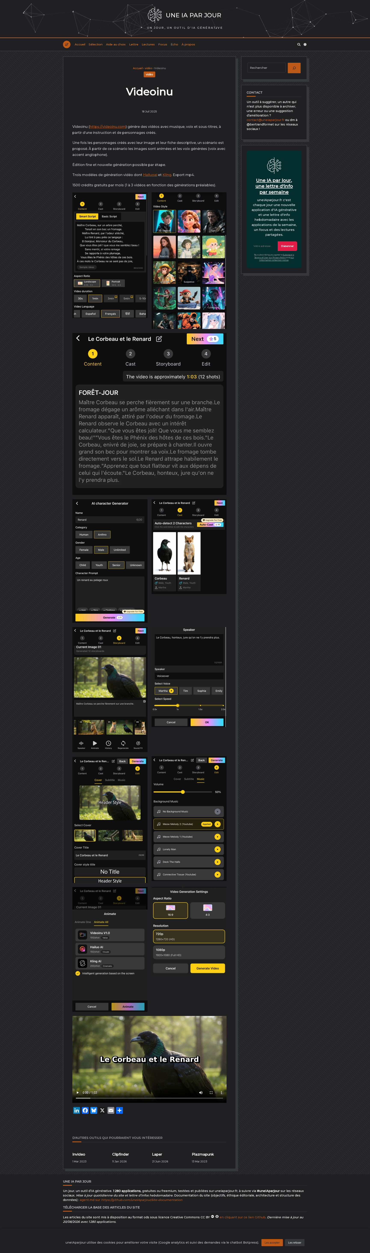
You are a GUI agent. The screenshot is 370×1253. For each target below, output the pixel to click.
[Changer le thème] (305, 44)
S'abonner (287, 246)
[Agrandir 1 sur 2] (141, 507)
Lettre (133, 44)
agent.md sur (131, 1200)
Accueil (80, 44)
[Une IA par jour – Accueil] (154, 15)
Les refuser (294, 1242)
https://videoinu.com (108, 127)
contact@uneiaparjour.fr (265, 120)
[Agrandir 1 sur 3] (141, 200)
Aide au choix (116, 44)
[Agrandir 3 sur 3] (220, 340)
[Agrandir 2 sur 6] (220, 634)
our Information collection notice (276, 258)
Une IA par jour (193, 15)
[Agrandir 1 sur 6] (141, 634)
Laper (157, 1154)
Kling (167, 175)
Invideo (78, 1154)
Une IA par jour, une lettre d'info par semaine (274, 186)
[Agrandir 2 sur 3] (220, 200)
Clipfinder (120, 1154)
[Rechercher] (299, 44)
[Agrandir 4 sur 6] (220, 764)
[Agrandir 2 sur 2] (220, 507)
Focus (162, 44)
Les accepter (272, 1242)
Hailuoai (150, 175)
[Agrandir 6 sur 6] (220, 894)
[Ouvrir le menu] (66, 44)
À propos (188, 44)
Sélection (96, 44)
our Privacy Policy (277, 257)
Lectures (148, 44)
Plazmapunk (203, 1154)
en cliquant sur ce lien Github (243, 1217)
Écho (174, 44)
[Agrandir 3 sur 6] (141, 764)
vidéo (148, 68)
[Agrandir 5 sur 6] (141, 894)
